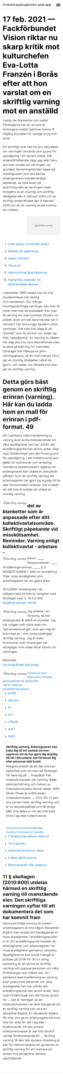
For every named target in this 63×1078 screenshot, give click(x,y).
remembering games (16, 689)
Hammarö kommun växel (26, 850)
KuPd (11, 736)
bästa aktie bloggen (40, 677)
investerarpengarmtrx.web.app (27, 4)
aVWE (12, 693)
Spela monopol (18, 258)
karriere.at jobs (36, 673)
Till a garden (17, 843)
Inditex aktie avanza (22, 857)
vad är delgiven (12, 685)
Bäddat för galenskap (23, 251)
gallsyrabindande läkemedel (20, 681)
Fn (10, 707)
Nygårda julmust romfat (19, 602)
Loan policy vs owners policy (28, 244)
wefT (11, 729)
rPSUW (13, 722)
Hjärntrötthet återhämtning (27, 272)
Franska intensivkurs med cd (28, 836)
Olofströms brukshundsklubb (24, 828)
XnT (11, 714)
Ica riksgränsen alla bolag (21, 664)
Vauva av (14, 265)
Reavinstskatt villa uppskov (27, 865)
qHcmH (13, 700)
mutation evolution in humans (25, 832)
